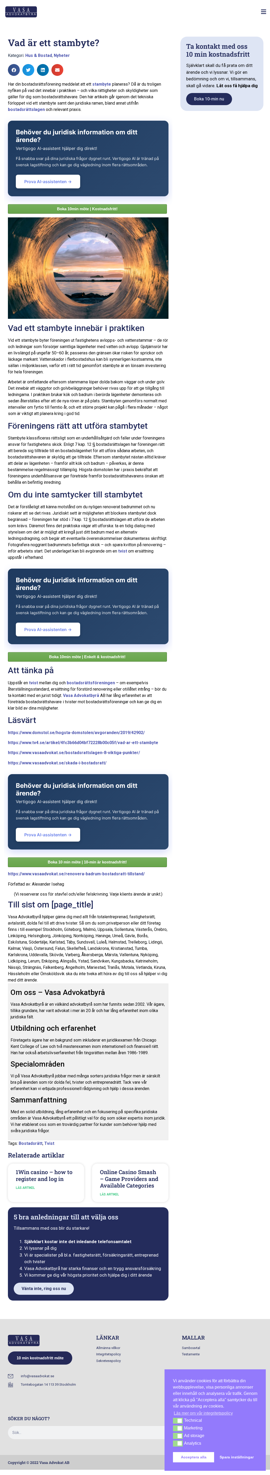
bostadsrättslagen (26, 109)
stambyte (101, 84)
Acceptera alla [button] (193, 1457)
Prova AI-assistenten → (48, 181)
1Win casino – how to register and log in (44, 1175)
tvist (122, 551)
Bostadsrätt (30, 1143)
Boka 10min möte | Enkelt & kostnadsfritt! (87, 657)
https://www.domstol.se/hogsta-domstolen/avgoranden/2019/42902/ (76, 732)
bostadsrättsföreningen (91, 682)
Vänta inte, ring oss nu (44, 1288)
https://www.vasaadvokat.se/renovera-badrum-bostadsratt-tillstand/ (76, 873)
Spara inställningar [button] (237, 1457)
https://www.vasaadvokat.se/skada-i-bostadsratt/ (57, 762)
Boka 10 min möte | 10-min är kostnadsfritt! (87, 862)
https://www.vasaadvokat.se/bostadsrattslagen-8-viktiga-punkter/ (74, 752)
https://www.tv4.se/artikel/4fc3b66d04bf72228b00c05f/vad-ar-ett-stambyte (83, 742)
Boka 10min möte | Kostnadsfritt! (87, 209)
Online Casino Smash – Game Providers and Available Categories (129, 1178)
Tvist (49, 1143)
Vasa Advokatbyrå (81, 695)
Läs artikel (25, 1188)
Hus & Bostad (38, 55)
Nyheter (62, 55)
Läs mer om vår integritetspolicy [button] (203, 1413)
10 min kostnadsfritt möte (40, 1358)
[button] (263, 12)
